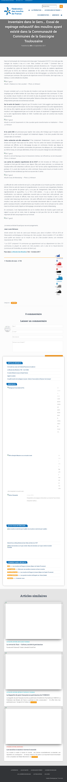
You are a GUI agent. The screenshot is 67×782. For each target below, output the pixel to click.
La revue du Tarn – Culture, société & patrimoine (25, 645)
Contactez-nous (20, 578)
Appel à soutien (11, 376)
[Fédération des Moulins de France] (14, 11)
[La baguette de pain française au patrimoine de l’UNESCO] (33, 670)
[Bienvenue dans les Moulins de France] (29, 10)
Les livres (47, 774)
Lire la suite (33, 702)
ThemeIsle (60, 778)
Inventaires (20, 746)
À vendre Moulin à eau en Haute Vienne (17, 373)
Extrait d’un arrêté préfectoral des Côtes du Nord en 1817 (22, 543)
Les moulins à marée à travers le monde (21, 750)
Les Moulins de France (52, 10)
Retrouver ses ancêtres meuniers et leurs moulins (31, 569)
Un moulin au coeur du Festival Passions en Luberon (21, 367)
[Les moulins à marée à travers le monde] (33, 725)
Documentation (43, 15)
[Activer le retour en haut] (64, 779)
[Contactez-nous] (61, 15)
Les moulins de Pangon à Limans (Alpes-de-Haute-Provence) (29, 566)
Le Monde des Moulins (18, 252)
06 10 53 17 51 (19, 0)
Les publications (37, 774)
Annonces (55, 15)
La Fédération (36, 10)
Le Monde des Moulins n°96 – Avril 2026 (18, 370)
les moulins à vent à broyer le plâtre (37, 529)
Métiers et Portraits (23, 692)
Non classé (21, 641)
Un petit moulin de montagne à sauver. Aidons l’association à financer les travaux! (29, 379)
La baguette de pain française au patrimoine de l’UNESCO (28, 695)
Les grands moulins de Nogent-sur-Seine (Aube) (34, 575)
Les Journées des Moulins (24, 774)
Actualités (9, 641)
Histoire (14, 302)
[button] (42, 10)
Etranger (9, 746)
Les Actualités (24, 770)
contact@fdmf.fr (28, 0)
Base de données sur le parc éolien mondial (40, 545)
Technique (27, 641)
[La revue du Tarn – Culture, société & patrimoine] (33, 620)
